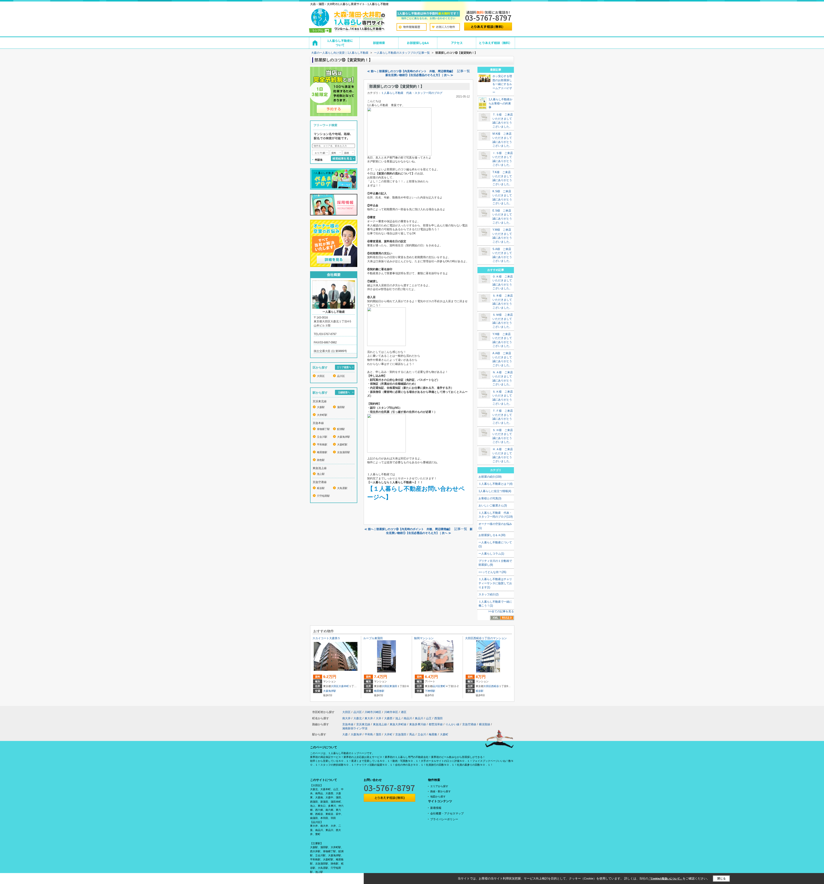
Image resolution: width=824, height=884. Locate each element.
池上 (398, 718)
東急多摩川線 (417, 724)
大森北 (357, 718)
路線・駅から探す (440, 791)
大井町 (388, 734)
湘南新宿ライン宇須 (354, 728)
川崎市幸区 (391, 712)
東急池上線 (380, 724)
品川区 (341, 376)
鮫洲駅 (341, 429)
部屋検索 (379, 43)
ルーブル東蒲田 (373, 638)
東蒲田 (393, 686)
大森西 (388, 718)
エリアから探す (439, 786)
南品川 (408, 718)
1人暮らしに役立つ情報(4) (495, 491)
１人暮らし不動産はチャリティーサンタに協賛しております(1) (495, 583)
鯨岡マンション (424, 638)
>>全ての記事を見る (501, 611)
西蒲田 (438, 718)
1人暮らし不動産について (340, 42)
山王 (429, 718)
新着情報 (435, 807)
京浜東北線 (363, 724)
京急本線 (347, 724)
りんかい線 (452, 724)
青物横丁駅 (323, 429)
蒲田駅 (341, 407)
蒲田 (378, 734)
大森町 (444, 734)
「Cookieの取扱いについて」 (665, 878)
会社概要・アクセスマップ (447, 813)
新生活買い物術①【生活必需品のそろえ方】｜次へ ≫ (419, 75)
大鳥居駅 (342, 488)
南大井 (346, 718)
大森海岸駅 (343, 436)
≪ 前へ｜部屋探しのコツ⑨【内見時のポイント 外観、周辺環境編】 (410, 71)
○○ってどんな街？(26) (492, 572)
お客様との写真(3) (490, 498)
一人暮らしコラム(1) (491, 553)
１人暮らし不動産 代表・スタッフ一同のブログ (411, 92)
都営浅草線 (436, 724)
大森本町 (344, 686)
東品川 (419, 718)
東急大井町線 (398, 724)
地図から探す (438, 796)
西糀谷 (495, 686)
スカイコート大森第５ (326, 638)
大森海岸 (356, 734)
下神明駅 (430, 690)
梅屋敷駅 (322, 452)
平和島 (369, 734)
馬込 (412, 734)
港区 (403, 712)
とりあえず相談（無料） (495, 43)
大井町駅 (322, 414)
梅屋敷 (433, 734)
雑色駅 (321, 460)
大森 (345, 734)
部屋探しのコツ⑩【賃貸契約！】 (396, 86)
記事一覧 (463, 71)
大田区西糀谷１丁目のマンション (486, 638)
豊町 (442, 686)
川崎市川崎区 (373, 712)
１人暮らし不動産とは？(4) (495, 483)
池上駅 (321, 474)
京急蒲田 (400, 734)
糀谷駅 (321, 488)
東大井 (369, 718)
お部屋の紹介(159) (490, 476)
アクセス (457, 43)
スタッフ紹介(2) (488, 594)
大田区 (321, 376)
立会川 (422, 734)
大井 (378, 718)
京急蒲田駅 (343, 452)
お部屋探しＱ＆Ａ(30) (492, 535)
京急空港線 (469, 724)
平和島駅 (322, 444)
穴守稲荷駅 (323, 495)
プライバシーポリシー (444, 819)
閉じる (721, 878)
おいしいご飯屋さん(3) (493, 505)
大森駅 (321, 407)
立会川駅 (322, 436)
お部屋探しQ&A (418, 43)
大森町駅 (342, 444)
